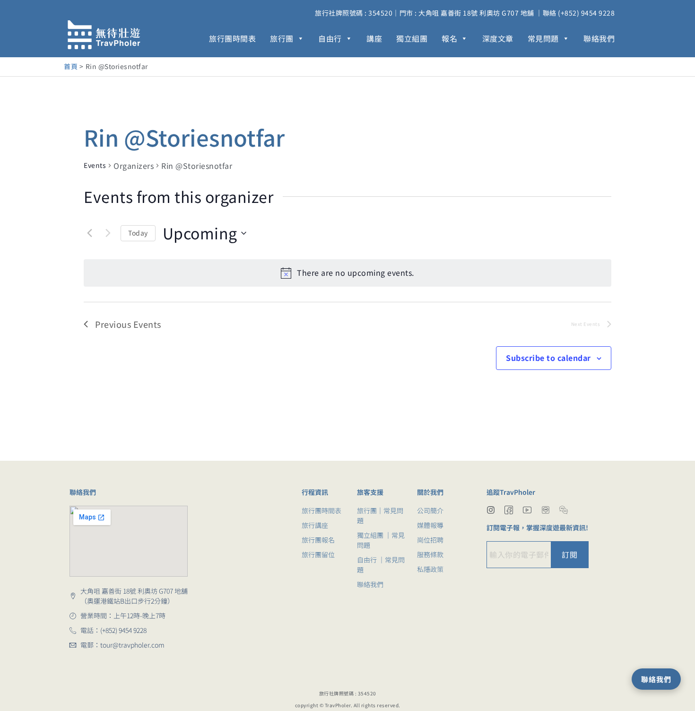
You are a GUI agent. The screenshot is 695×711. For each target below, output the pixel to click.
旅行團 (282, 38)
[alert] (347, 273)
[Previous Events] (89, 233)
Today (138, 232)
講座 (374, 38)
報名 (449, 38)
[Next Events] (107, 233)
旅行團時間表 (232, 38)
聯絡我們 (599, 38)
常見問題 (543, 38)
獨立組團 (411, 38)
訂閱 (569, 554)
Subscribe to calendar (548, 357)
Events (95, 165)
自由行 (330, 38)
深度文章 (497, 38)
